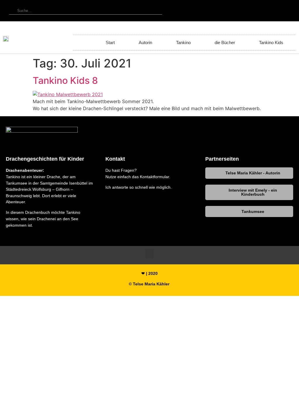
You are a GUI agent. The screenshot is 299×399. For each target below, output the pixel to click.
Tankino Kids (271, 42)
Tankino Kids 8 (65, 80)
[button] (191, 131)
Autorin (145, 42)
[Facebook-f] (243, 10)
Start (110, 42)
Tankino (183, 42)
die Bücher (225, 42)
